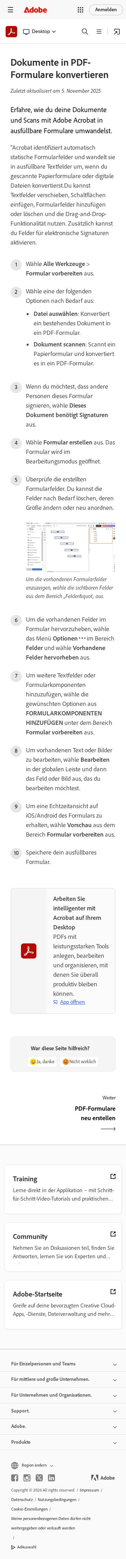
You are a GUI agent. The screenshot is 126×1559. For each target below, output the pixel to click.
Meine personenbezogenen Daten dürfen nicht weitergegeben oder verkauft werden (51, 1523)
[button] (80, 9)
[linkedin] (51, 1477)
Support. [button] (20, 1411)
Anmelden (106, 10)
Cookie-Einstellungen (29, 1509)
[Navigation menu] (10, 9)
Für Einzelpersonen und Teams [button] (43, 1364)
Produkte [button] (20, 1442)
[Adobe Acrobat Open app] (116, 31)
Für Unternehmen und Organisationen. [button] (51, 1395)
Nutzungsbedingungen (57, 1499)
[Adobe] (35, 9)
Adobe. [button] (18, 1426)
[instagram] (26, 1477)
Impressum (89, 1490)
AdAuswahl (26, 1547)
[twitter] (39, 1477)
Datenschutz (22, 1499)
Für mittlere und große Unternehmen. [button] (50, 1379)
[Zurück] (35, 1119)
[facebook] (14, 1477)
